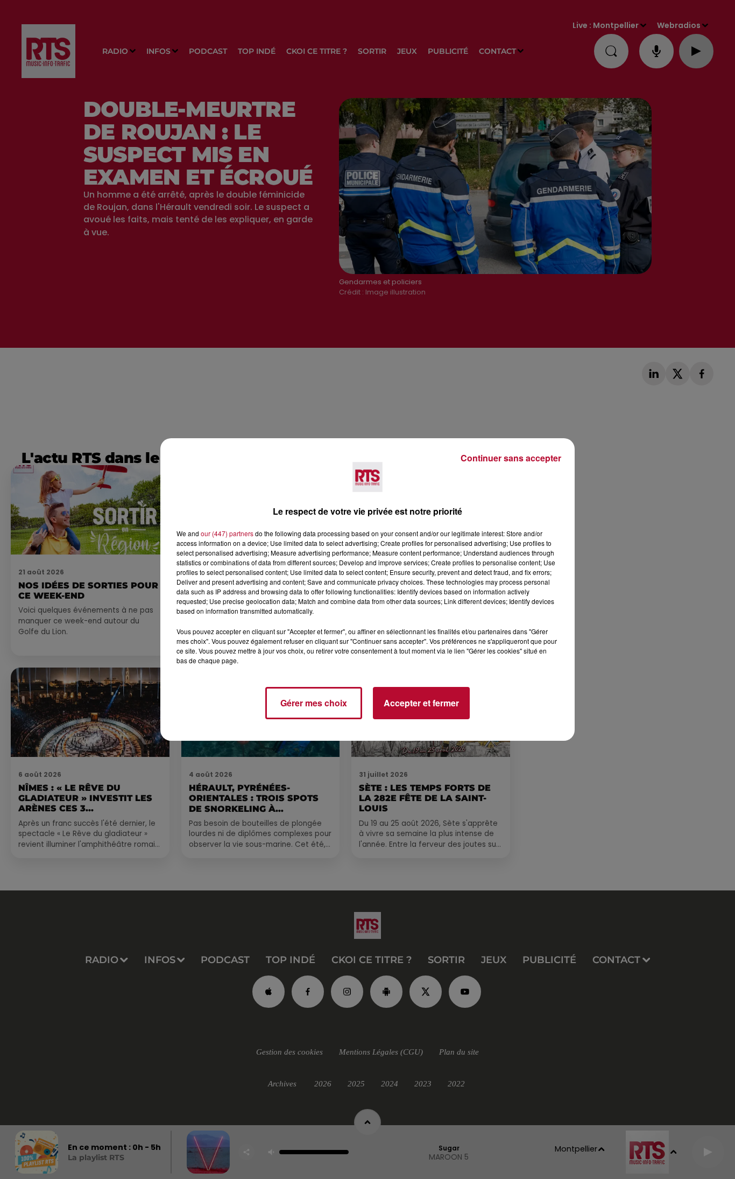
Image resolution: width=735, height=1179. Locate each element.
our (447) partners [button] (227, 533)
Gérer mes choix (313, 703)
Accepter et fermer (421, 703)
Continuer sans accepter (511, 458)
